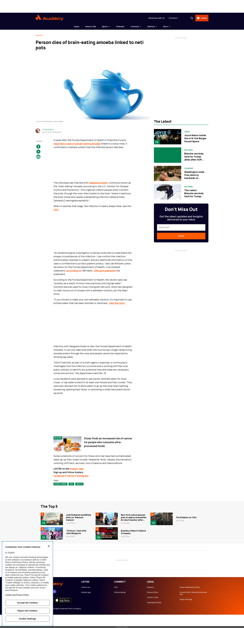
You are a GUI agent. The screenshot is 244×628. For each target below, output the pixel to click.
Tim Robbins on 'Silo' (186, 517)
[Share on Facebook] (38, 146)
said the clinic (117, 303)
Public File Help (186, 599)
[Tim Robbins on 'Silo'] (161, 519)
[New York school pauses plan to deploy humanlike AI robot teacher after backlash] (107, 519)
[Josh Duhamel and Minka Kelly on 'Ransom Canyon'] (52, 519)
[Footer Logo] (56, 583)
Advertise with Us (156, 18)
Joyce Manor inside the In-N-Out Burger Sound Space (195, 138)
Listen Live (85, 587)
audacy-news (60, 484)
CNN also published (105, 270)
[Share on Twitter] (38, 152)
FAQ (115, 587)
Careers (150, 587)
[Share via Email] (38, 157)
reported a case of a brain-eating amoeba (77, 143)
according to (73, 270)
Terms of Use (152, 597)
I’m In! (181, 236)
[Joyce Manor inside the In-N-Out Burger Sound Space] (167, 136)
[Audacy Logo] (50, 18)
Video (187, 132)
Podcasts (120, 26)
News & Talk (90, 26)
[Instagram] (54, 592)
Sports (105, 26)
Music (76, 26)
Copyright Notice (154, 602)
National (39, 35)
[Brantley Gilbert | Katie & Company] (107, 533)
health (79, 484)
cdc (71, 484)
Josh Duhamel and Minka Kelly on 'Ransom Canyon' (78, 517)
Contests (135, 26)
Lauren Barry (49, 129)
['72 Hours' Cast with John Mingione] (52, 533)
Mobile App (86, 592)
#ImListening (119, 592)
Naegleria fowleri (98, 182)
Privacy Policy (152, 592)
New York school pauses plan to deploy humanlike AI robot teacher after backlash (133, 518)
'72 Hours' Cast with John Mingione (76, 532)
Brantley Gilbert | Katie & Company (133, 532)
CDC (56, 209)
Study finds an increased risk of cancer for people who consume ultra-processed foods (108, 442)
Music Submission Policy (190, 587)
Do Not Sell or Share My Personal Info (193, 593)
